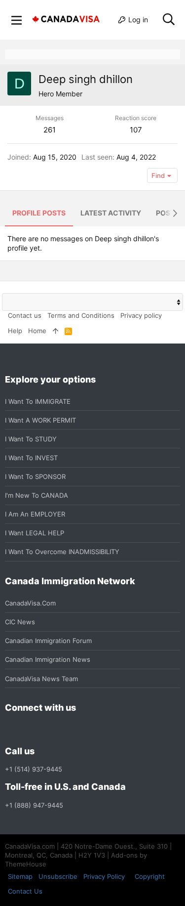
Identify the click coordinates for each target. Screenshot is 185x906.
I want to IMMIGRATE (38, 401)
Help (15, 331)
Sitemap (20, 876)
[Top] (55, 330)
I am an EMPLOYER (35, 514)
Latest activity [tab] (110, 213)
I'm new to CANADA (36, 495)
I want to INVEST (31, 458)
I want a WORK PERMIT (40, 420)
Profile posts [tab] (39, 213)
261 (49, 129)
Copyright (150, 876)
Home (37, 331)
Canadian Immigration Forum (48, 641)
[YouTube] (82, 730)
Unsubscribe (57, 876)
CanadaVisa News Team (41, 679)
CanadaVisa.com (30, 603)
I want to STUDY (31, 439)
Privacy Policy (104, 876)
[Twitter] (64, 730)
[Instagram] (29, 730)
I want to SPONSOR (35, 476)
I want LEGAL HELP (34, 533)
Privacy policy (141, 315)
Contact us (24, 315)
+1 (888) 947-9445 (34, 805)
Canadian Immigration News (47, 659)
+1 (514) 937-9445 (33, 769)
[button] (17, 20)
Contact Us (25, 891)
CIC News (20, 622)
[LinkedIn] (46, 730)
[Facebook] (11, 730)
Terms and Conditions (80, 315)
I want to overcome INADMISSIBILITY (62, 552)
